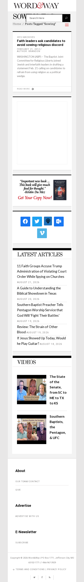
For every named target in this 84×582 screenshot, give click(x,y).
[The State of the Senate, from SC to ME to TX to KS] (31, 403)
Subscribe (21, 542)
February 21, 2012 (28, 49)
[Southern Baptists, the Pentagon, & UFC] (31, 443)
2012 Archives (26, 37)
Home (17, 23)
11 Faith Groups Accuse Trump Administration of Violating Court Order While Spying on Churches (42, 271)
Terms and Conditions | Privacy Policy (41, 569)
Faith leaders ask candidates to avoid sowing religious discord (41, 43)
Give (18, 490)
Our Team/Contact (27, 481)
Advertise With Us (27, 516)
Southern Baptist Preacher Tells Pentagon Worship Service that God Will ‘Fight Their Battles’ (40, 310)
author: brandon (28, 51)
